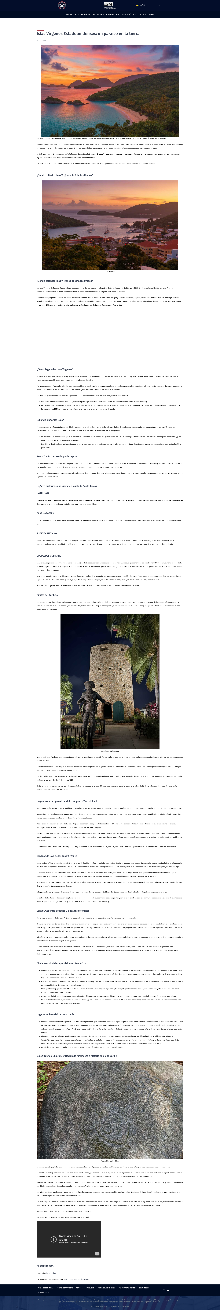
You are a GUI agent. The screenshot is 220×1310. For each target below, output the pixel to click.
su (76, 1302)
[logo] (62, 2)
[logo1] (110, 2)
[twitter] (164, 1290)
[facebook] (160, 1290)
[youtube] (168, 1290)
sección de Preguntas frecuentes (76, 1279)
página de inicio (51, 1273)
